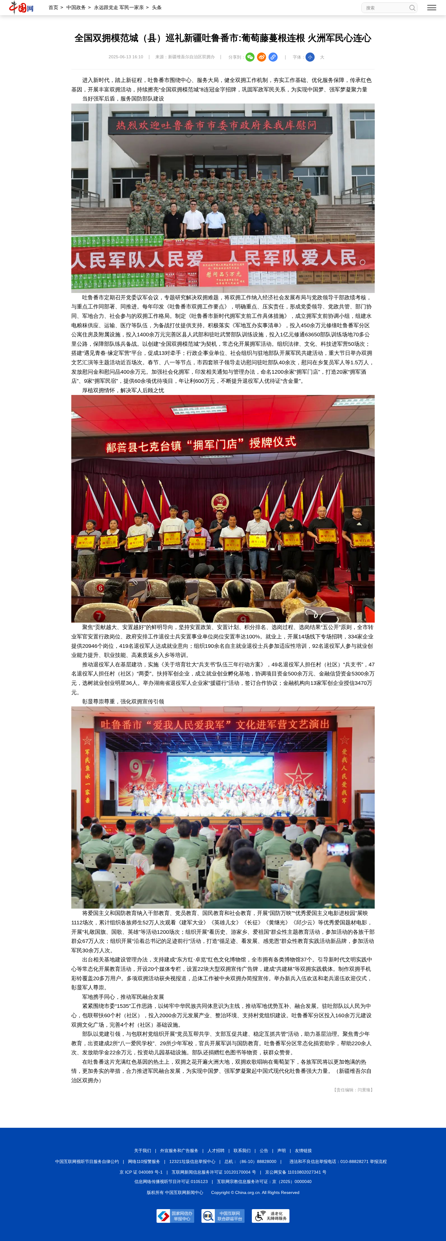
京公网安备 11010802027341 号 (295, 1172)
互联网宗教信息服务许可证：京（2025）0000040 (264, 1181)
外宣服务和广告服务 (179, 1150)
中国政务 (76, 7)
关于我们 (142, 1150)
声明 (281, 1150)
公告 (264, 1150)
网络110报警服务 (144, 1161)
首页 (53, 7)
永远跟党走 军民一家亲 (119, 7)
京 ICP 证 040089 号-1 (141, 1172)
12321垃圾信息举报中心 (192, 1161)
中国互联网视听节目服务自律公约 (87, 1161)
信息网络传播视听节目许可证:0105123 (171, 1181)
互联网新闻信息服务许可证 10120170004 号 (214, 1172)
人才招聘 (216, 1150)
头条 (157, 7)
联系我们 (242, 1150)
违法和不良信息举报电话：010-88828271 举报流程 (338, 1161)
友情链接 (303, 1150)
